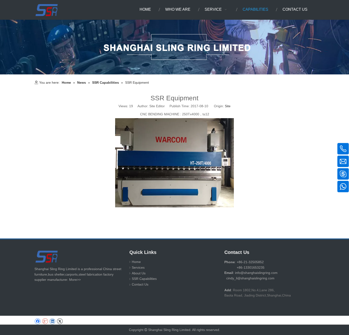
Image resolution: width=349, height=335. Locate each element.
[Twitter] (60, 321)
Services (138, 267)
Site (228, 106)
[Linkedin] (52, 321)
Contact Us (140, 284)
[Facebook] (38, 321)
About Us (139, 273)
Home (136, 262)
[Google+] (45, 321)
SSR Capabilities (144, 279)
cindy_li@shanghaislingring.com (250, 278)
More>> (75, 280)
